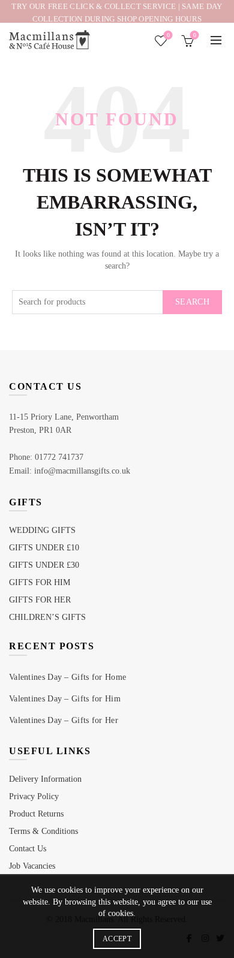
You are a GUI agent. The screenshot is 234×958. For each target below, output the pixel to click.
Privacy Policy (34, 796)
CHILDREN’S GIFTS (47, 617)
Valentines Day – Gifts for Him (65, 698)
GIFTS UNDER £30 (44, 565)
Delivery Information (45, 779)
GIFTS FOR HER (40, 599)
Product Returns (36, 813)
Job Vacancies (32, 865)
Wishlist (168, 35)
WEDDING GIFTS (42, 530)
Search (192, 301)
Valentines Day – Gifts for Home (67, 677)
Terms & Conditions (43, 831)
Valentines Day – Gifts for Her (63, 720)
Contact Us (27, 848)
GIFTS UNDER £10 (44, 547)
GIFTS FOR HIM (39, 582)
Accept (117, 939)
